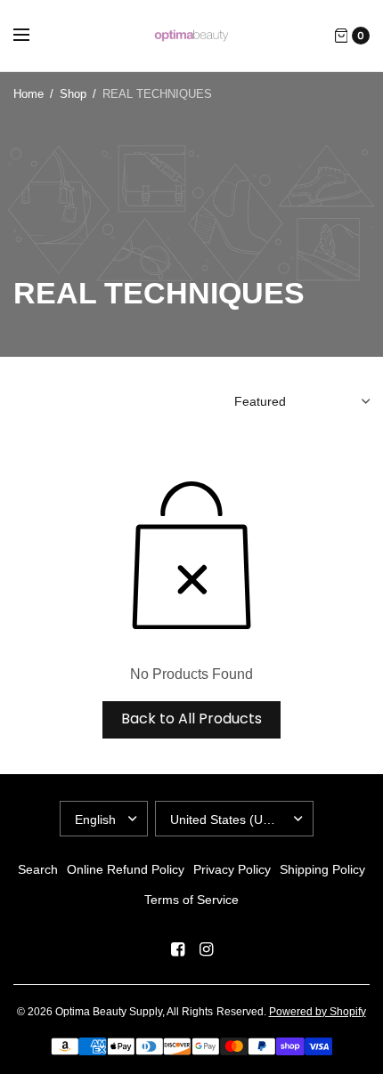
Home (28, 94)
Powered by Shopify (317, 1011)
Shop (73, 94)
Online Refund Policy (125, 869)
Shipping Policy (322, 869)
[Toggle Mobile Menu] (33, 35)
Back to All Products (191, 718)
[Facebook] (177, 949)
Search (38, 869)
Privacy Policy (232, 869)
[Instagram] (206, 949)
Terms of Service (191, 899)
